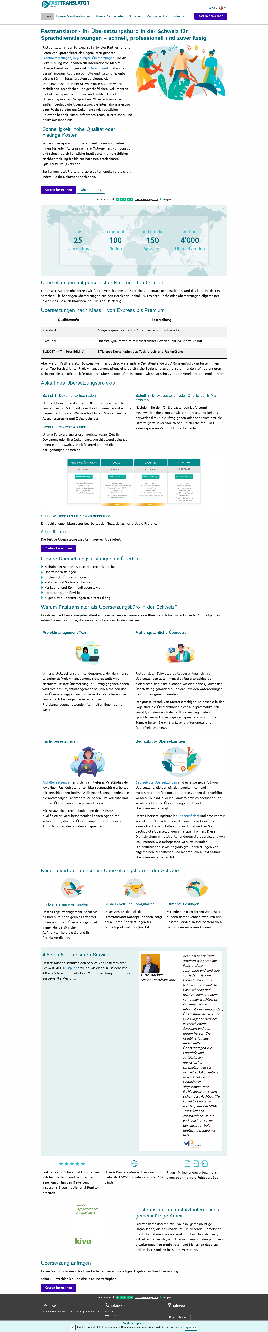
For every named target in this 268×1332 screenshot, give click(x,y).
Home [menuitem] (47, 16)
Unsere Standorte (179, 1317)
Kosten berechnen (210, 16)
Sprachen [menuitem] (135, 16)
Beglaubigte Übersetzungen (156, 782)
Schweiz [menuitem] (213, 8)
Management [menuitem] (156, 16)
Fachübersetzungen (56, 58)
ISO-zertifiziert (97, 68)
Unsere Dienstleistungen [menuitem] (73, 16)
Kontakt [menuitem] (176, 16)
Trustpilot (70, 968)
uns (98, 189)
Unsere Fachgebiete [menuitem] (109, 16)
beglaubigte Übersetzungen (93, 58)
